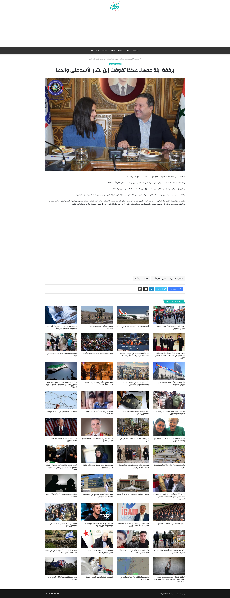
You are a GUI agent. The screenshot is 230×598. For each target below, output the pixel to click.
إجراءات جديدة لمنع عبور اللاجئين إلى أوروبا (98, 353)
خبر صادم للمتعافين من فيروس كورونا (99, 577)
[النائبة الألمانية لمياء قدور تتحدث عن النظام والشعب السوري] (169, 427)
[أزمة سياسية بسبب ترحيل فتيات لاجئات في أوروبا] (61, 342)
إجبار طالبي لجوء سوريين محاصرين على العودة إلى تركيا (63, 524)
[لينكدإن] (151, 289)
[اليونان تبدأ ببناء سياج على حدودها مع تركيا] (61, 400)
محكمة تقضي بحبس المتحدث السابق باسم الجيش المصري (97, 439)
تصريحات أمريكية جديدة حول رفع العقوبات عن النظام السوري (61, 439)
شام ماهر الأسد (141, 278)
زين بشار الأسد (158, 278)
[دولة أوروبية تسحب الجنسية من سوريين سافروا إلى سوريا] (133, 400)
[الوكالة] (115, 6)
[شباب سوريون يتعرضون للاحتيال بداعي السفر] (133, 315)
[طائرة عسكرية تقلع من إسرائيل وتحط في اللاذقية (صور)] (133, 566)
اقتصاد (112, 50)
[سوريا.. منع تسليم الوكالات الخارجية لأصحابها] (133, 483)
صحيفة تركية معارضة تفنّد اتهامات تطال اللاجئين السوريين (171, 327)
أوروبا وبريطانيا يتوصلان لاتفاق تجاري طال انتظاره (62, 578)
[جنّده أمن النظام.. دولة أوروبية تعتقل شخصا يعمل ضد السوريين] (169, 539)
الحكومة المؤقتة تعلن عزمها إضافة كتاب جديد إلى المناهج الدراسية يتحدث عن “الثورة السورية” (61, 384)
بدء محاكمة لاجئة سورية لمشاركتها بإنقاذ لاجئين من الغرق (98, 466)
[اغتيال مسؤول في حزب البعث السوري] (169, 512)
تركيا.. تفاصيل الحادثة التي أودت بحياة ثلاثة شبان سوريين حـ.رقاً (134, 551)
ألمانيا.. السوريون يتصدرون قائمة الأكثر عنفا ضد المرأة (61, 495)
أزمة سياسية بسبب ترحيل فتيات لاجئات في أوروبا (62, 354)
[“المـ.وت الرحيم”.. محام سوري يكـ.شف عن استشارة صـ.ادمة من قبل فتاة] (61, 315)
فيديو (127, 50)
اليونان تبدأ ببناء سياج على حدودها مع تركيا (62, 411)
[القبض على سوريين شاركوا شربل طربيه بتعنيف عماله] (97, 400)
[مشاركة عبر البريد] (145, 289)
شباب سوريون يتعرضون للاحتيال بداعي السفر (133, 326)
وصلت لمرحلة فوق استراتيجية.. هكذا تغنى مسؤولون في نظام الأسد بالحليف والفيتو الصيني (170, 355)
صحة (97, 50)
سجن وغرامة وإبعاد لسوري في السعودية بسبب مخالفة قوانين (98, 495)
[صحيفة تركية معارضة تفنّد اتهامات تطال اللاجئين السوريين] (169, 315)
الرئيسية (135, 50)
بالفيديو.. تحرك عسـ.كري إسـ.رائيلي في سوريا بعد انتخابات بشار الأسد (61, 551)
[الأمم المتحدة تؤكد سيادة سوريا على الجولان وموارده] (169, 371)
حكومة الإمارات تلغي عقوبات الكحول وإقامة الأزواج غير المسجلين (135, 383)
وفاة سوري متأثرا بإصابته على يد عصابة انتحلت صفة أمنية (99, 383)
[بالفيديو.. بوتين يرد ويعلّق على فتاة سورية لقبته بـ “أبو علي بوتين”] (133, 454)
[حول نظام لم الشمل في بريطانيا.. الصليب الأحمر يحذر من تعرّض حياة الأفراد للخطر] (133, 342)
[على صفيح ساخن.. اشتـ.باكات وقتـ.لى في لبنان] (133, 427)
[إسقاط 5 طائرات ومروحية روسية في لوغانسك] (97, 315)
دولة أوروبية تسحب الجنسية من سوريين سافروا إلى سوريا (135, 412)
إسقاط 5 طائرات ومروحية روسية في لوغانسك (100, 327)
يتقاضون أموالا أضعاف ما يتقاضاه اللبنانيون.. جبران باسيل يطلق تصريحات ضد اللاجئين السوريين (169, 496)
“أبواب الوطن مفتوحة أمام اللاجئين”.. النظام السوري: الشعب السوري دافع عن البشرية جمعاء (61, 467)
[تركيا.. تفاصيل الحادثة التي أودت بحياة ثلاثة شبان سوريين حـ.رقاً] (133, 539)
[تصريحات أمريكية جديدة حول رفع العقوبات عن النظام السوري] (61, 427)
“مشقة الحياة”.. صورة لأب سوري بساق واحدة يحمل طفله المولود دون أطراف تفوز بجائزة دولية (169, 579)
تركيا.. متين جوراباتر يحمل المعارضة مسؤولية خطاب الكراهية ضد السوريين (133, 524)
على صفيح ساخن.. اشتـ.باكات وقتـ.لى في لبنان (134, 439)
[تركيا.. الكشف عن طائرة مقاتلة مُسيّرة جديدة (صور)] (169, 454)
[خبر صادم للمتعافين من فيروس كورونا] (97, 566)
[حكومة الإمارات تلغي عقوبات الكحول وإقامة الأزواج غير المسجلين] (133, 371)
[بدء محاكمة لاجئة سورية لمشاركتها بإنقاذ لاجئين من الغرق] (97, 454)
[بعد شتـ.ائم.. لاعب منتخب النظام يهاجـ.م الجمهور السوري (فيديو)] (97, 512)
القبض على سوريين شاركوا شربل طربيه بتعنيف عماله (99, 412)
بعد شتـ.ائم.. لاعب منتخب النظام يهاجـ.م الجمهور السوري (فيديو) (99, 524)
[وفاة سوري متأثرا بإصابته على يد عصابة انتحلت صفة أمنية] (97, 371)
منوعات (104, 50)
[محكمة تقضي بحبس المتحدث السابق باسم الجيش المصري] (97, 427)
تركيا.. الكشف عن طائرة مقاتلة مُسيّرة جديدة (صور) (169, 466)
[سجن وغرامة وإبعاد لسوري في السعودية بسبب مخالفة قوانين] (97, 483)
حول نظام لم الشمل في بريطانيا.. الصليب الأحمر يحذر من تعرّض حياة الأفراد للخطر (134, 354)
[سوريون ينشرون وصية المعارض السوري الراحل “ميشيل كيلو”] (97, 539)
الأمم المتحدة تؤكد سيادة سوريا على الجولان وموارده (171, 383)
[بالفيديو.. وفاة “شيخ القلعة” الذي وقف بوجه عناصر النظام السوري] (169, 400)
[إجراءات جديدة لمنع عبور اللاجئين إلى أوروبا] (97, 342)
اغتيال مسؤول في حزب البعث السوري (171, 523)
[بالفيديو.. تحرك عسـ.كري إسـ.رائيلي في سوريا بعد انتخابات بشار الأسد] (61, 539)
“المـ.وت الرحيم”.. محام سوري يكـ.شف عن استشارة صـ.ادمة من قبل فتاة (62, 327)
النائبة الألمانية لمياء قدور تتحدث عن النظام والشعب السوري (169, 439)
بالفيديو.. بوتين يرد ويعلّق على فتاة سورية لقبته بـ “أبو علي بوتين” (134, 466)
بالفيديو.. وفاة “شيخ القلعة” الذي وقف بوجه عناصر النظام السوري (169, 412)
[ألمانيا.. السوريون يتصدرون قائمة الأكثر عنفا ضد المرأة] (61, 483)
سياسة (120, 50)
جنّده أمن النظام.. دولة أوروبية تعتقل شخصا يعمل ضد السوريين (169, 551)
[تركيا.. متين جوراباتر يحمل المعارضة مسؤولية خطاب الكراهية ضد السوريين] (133, 512)
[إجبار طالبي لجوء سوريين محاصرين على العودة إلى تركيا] (61, 512)
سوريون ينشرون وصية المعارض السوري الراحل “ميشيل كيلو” (99, 551)
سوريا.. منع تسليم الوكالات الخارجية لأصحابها (133, 494)
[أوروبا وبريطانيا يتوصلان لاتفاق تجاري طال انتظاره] (61, 566)
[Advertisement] (115, 30)
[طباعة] (140, 289)
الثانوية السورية (176, 278)
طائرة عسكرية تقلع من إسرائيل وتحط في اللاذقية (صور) (134, 578)
